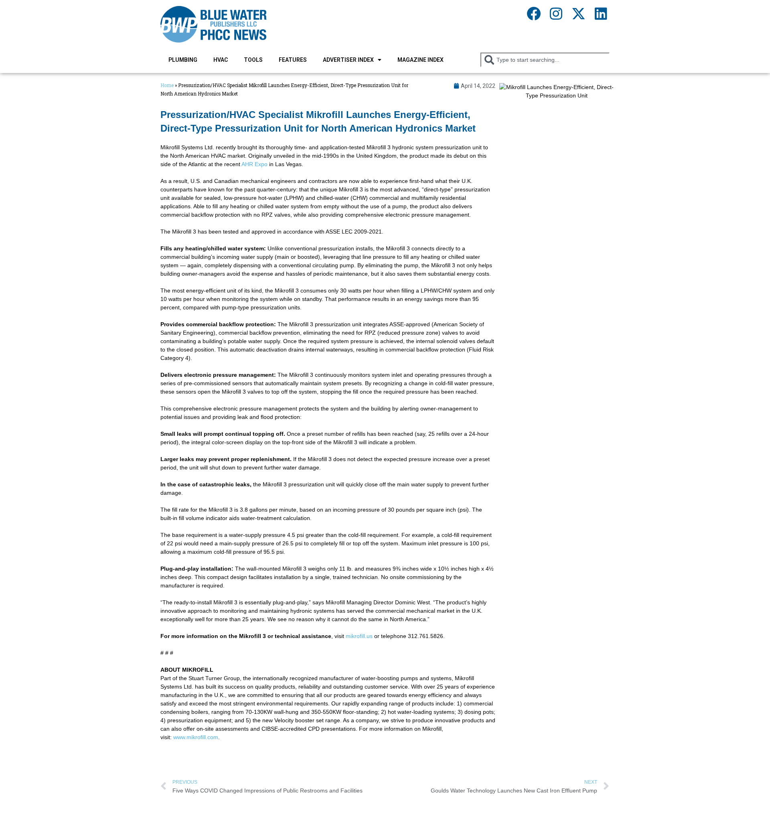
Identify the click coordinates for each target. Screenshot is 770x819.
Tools (253, 60)
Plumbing (182, 60)
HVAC (220, 60)
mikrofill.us (359, 636)
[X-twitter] (578, 13)
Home (167, 85)
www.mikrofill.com (195, 737)
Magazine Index (420, 60)
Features (293, 60)
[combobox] (545, 60)
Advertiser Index (348, 60)
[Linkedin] (601, 13)
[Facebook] (533, 13)
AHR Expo (254, 164)
